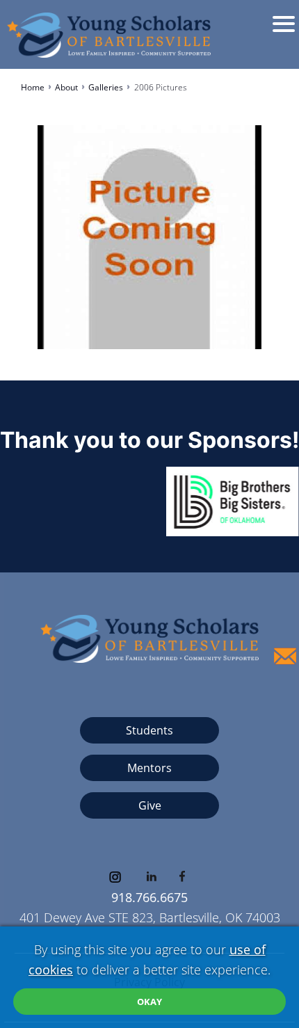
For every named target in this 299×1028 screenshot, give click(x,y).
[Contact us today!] (285, 656)
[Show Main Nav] (292, 34)
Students (149, 730)
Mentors (149, 768)
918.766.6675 (149, 897)
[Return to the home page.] (107, 32)
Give (149, 805)
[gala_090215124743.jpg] (149, 232)
